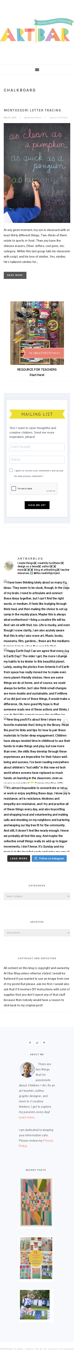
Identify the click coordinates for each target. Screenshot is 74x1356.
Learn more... (28, 1117)
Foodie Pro (32, 1349)
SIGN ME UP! (37, 505)
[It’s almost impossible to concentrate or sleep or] (37, 818)
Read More (15, 275)
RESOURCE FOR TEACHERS (37, 369)
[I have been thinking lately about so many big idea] (37, 613)
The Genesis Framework (58, 1349)
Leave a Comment (58, 117)
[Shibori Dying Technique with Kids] (35, 1318)
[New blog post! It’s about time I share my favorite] (37, 750)
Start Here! (37, 375)
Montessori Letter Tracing (32, 110)
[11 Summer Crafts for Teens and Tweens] (36, 1278)
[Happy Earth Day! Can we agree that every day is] (37, 681)
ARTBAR (37, 31)
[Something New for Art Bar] (36, 1225)
